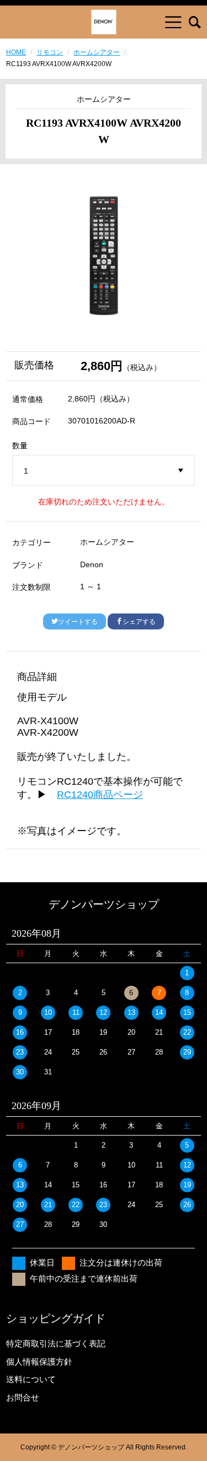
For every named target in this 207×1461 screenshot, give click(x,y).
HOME (16, 52)
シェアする (139, 622)
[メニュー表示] (173, 22)
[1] (103, 470)
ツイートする (78, 622)
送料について (31, 1379)
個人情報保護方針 (39, 1361)
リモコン (49, 52)
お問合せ (22, 1397)
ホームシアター (96, 52)
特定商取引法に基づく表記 (55, 1343)
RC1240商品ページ (100, 794)
